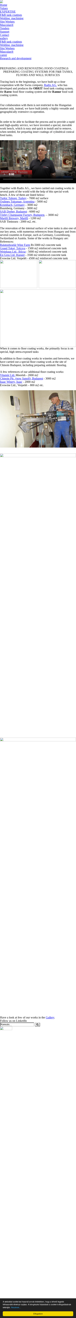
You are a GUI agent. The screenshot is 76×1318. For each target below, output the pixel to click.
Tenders (4, 28)
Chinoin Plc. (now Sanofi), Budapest (21, 378)
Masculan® (6, 25)
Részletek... (16, 1307)
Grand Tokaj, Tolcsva (12, 248)
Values (4, 8)
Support (4, 31)
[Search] (37, 1024)
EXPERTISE (8, 11)
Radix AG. (50, 85)
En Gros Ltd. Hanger (12, 255)
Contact (4, 35)
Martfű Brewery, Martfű (14, 218)
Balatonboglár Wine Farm (15, 244)
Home (3, 4)
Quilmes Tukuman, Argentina (17, 201)
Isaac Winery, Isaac (11, 381)
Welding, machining (11, 18)
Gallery (50, 1017)
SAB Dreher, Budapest (13, 211)
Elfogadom (38, 1313)
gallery (4, 38)
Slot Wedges (7, 21)
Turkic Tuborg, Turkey (13, 198)
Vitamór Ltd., (8, 375)
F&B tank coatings (11, 15)
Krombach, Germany (12, 204)
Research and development (15, 58)
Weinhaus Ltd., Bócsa (13, 251)
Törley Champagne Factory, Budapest (22, 214)
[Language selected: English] (38, 61)
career (3, 55)
